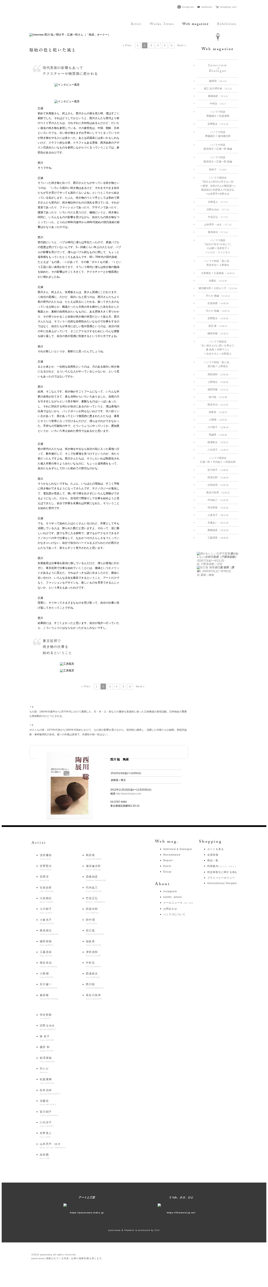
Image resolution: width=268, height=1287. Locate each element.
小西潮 (218, 420)
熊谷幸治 (217, 405)
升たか (44, 1070)
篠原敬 (49, 997)
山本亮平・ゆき (217, 225)
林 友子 (47, 1038)
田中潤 (91, 921)
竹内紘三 (217, 500)
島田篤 (94, 857)
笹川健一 (49, 986)
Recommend (171, 854)
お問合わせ (170, 908)
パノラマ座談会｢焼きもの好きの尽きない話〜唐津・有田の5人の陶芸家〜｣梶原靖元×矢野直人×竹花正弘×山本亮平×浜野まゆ (218, 185)
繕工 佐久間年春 (218, 89)
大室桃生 (47, 900)
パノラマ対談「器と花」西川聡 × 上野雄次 (218, 364)
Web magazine (195, 24)
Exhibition (227, 24)
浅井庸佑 (46, 857)
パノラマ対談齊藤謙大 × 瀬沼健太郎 (218, 134)
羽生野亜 (217, 508)
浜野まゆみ (218, 210)
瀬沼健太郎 (93, 867)
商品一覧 (212, 860)
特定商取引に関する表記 (222, 872)
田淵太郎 (217, 478)
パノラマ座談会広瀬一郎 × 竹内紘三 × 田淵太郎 (218, 459)
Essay (167, 871)
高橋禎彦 (218, 96)
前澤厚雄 (47, 1059)
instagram (188, 7)
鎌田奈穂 (217, 334)
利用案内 (222, 866)
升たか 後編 (218, 296)
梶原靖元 (218, 232)
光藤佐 (218, 281)
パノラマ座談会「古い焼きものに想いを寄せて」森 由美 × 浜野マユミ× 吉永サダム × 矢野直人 (218, 347)
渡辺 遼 (217, 326)
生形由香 (217, 304)
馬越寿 (218, 435)
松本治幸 (50, 1092)
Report (168, 860)
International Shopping (223, 883)
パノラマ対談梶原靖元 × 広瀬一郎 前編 (218, 159)
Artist (136, 24)
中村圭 (218, 104)
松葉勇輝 (47, 1081)
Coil (157, 1230)
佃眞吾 (218, 412)
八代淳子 (217, 450)
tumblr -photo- (173, 897)
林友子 (217, 170)
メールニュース (178, 902)
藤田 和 (46, 1048)
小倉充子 (217, 515)
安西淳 (44, 878)
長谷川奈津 (217, 493)
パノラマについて (174, 914)
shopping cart (228, 7)
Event (167, 866)
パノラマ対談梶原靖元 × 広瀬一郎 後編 (218, 146)
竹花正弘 (218, 217)
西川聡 (218, 397)
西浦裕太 (217, 443)
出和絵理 (217, 485)
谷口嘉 (95, 932)
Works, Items (162, 24)
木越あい (217, 523)
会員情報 (212, 854)
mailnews (207, 7)
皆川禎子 (217, 470)
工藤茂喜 (217, 538)
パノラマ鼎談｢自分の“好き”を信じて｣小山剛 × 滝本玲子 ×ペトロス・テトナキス (217, 246)
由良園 (45, 1156)
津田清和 (217, 375)
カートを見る (215, 849)
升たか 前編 (218, 311)
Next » (181, 45)
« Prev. (127, 45)
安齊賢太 (217, 124)
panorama (57, 24)
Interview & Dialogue (177, 849)
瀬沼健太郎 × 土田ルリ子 (217, 289)
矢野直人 (218, 202)
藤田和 (217, 81)
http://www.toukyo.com (128, 793)
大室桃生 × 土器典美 (217, 273)
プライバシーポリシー (221, 877)
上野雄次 (217, 382)
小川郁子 (217, 427)
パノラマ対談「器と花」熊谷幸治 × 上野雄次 (218, 263)
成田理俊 (217, 390)
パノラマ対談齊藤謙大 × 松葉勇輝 (217, 113)
